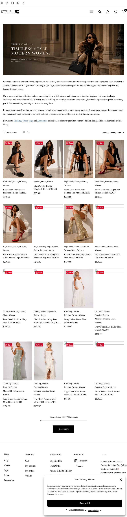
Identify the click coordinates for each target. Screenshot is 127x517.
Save (10, 143)
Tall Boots (84, 246)
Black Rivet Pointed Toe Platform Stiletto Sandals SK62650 (14, 193)
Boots (97, 246)
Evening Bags (45, 246)
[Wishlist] (116, 11)
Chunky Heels (107, 246)
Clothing (17, 121)
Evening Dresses (71, 315)
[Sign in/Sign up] (108, 11)
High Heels (7, 181)
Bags (31, 121)
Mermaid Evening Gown (105, 319)
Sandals (37, 181)
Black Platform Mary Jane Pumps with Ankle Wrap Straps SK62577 (47, 322)
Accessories (42, 121)
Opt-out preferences (76, 510)
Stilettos (22, 181)
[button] (120, 479)
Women (6, 185)
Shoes (25, 121)
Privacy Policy (93, 511)
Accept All (85, 503)
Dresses (76, 311)
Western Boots (70, 250)
